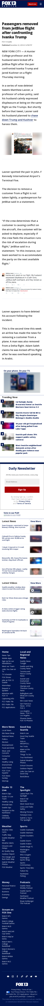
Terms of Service (23, 503)
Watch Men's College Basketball (7, 944)
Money (5, 882)
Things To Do (25, 754)
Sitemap (5, 781)
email (36, 976)
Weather (6, 826)
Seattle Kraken (26, 844)
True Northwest (26, 757)
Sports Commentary (25, 864)
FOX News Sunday (6, 777)
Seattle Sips (6, 807)
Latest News (9, 521)
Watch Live (32, 4)
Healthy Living (7, 762)
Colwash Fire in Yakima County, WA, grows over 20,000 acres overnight (14, 538)
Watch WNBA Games (7, 957)
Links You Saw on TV (9, 670)
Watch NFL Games (6, 917)
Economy (5, 894)
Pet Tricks (24, 746)
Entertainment (7, 745)
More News (8, 726)
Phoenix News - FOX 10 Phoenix (26, 719)
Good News (6, 768)
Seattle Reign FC (26, 846)
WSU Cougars (25, 855)
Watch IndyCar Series (7, 937)
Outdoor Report (26, 768)
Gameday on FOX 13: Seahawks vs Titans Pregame (15, 621)
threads (27, 976)
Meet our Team (8, 666)
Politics (5, 739)
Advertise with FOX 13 (7, 694)
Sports (23, 826)
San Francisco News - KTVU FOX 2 (25, 706)
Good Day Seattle (25, 728)
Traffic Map (6, 835)
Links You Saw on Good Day (27, 772)
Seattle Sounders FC (26, 836)
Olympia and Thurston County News (26, 688)
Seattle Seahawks (27, 830)
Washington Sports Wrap (25, 858)
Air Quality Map (8, 851)
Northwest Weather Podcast (27, 897)
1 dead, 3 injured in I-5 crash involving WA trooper (13, 548)
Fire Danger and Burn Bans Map (8, 858)
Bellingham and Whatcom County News (27, 695)
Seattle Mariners (26, 833)
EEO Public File (8, 704)
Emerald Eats (7, 804)
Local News (6, 730)
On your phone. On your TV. (17, 370)
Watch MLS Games (6, 962)
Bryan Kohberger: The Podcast (27, 902)
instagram (13, 976)
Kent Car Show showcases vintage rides (15, 599)
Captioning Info (8, 698)
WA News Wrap (8, 733)
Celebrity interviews (6, 816)
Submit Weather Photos (26, 761)
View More (35, 521)
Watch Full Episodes (24, 800)
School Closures (26, 765)
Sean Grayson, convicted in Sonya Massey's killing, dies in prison (15, 526)
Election (5, 742)
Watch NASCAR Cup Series (8, 932)
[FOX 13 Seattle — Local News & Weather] (9, 4)
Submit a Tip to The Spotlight (26, 819)
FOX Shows (6, 677)
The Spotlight (25, 789)
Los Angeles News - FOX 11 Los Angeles (26, 713)
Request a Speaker (6, 689)
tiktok (22, 976)
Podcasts (25, 882)
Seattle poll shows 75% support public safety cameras (26, 437)
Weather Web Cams (7, 831)
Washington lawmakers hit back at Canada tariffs (14, 632)
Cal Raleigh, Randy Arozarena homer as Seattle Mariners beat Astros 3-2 (29, 404)
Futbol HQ (24, 871)
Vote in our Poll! (11, 513)
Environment (7, 765)
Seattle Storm (25, 841)
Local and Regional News (25, 654)
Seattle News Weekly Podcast (26, 887)
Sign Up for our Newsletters (8, 662)
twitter (31, 976)
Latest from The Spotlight (26, 794)
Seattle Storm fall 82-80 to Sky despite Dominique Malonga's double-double (28, 415)
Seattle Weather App (8, 839)
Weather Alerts (8, 843)
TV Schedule (7, 674)
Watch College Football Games (8, 922)
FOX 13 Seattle (7, 42)
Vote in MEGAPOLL (24, 742)
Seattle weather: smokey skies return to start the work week (13, 588)
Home (5, 651)
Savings (5, 897)
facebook (17, 976)
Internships (6, 685)
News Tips (6, 655)
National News (8, 736)
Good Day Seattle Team (27, 737)
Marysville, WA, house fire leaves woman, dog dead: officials (14, 559)
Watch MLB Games (6, 927)
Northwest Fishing (24, 875)
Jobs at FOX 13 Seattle (8, 681)
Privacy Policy (24, 501)
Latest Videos (9, 582)
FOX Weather (7, 867)
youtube (8, 976)
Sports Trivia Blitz (27, 868)
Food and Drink (8, 748)
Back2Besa (24, 776)
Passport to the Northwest (8, 811)
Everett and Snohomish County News (25, 681)
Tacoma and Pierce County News (25, 673)
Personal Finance (9, 886)
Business (5, 891)
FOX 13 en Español (6, 771)
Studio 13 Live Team (7, 797)
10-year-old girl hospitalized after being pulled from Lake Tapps (29, 426)
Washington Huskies (24, 850)
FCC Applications (8, 707)
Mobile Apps (7, 658)
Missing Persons (26, 812)
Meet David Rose (27, 804)
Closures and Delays (7, 847)
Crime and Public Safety (26, 808)
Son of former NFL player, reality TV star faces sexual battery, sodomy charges (14, 571)
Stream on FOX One (7, 911)
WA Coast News (26, 701)
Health (4, 759)
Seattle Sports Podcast (25, 892)
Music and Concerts (6, 752)
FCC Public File (7, 701)
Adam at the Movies (25, 750)
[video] (36, 589)
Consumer (6, 756)
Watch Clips (6, 793)
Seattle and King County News (26, 667)
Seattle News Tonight (25, 662)
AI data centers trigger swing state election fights (13, 610)
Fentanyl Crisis (25, 815)
